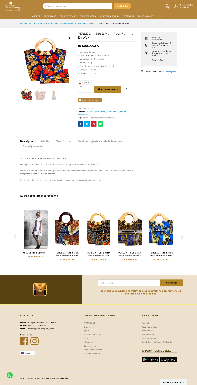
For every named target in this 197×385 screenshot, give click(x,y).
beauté (94, 118)
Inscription (171, 72)
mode (108, 118)
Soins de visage (68, 16)
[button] (32, 248)
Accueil (36, 16)
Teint (86, 338)
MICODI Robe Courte (34, 252)
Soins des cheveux (109, 16)
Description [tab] (27, 141)
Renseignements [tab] (33, 146)
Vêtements (88, 342)
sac (113, 118)
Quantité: (81, 86)
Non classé (100, 112)
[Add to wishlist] (125, 89)
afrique (86, 118)
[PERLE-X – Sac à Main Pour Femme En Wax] (80, 124)
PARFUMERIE (128, 16)
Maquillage (50, 16)
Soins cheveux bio (92, 353)
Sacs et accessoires (93, 350)
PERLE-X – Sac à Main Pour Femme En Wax (67, 254)
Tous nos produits (150, 327)
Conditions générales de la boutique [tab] (99, 141)
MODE (160, 16)
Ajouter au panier (107, 89)
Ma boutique (148, 334)
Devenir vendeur (149, 338)
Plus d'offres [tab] (63, 141)
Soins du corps (88, 16)
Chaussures (89, 327)
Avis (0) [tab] (45, 141)
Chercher (122, 6)
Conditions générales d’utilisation (157, 342)
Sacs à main (112, 112)
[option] (35, 234)
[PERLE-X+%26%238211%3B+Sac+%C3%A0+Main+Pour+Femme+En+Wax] (87, 124)
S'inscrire (184, 7)
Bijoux (86, 331)
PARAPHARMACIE (146, 16)
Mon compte (148, 331)
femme (101, 118)
